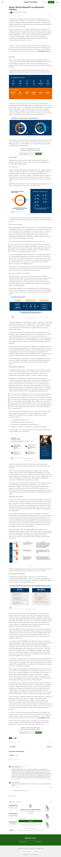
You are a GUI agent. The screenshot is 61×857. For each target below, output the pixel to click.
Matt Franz (16, 808)
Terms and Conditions (30, 724)
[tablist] (14, 755)
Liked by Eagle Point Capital (17, 767)
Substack (24, 854)
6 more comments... (13, 795)
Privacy (31, 848)
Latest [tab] (13, 801)
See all (11, 830)
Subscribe (51, 2)
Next (48, 746)
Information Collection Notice (30, 825)
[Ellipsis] (52, 766)
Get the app (36, 851)
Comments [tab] (12, 755)
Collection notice (40, 848)
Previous (13, 746)
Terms (35, 848)
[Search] (44, 2)
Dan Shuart (16, 816)
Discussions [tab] (18, 801)
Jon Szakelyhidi (14, 782)
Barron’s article (17, 641)
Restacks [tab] (16, 755)
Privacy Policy (39, 825)
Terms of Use (36, 823)
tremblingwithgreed (15, 766)
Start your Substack (27, 851)
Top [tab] (10, 801)
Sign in (57, 2)
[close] (42, 804)
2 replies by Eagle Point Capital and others (21, 790)
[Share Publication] (46, 2)
